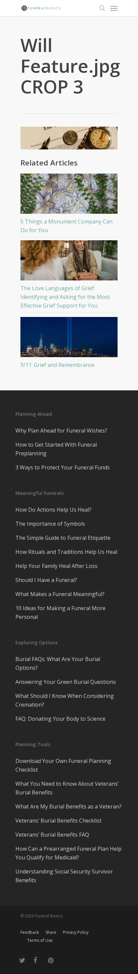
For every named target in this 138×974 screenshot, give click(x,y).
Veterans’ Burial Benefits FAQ (52, 834)
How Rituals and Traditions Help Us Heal (66, 552)
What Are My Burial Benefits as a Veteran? (68, 806)
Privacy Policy (75, 932)
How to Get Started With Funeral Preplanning (56, 449)
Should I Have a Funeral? (46, 580)
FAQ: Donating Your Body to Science (60, 718)
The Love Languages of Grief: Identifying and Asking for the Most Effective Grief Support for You (65, 296)
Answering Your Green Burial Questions (65, 682)
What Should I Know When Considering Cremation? (64, 700)
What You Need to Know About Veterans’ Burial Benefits (67, 788)
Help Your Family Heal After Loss (56, 566)
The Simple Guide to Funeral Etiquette (63, 537)
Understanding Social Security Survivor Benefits (64, 876)
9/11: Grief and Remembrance (57, 365)
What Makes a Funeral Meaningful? (60, 594)
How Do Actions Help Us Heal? (53, 509)
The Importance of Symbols (50, 523)
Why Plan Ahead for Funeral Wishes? (61, 430)
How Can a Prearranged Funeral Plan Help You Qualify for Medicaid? (68, 853)
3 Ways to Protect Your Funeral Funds (62, 467)
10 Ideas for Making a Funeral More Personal (60, 612)
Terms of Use (40, 940)
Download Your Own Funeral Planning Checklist (63, 765)
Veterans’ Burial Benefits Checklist (58, 820)
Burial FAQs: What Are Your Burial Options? (57, 663)
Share (51, 932)
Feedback (29, 932)
